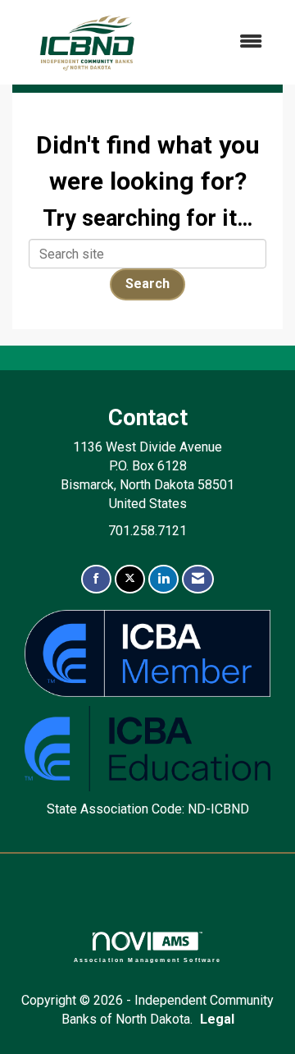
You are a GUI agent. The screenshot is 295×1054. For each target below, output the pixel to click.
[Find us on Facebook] (96, 579)
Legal (217, 1019)
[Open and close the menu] (220, 42)
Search (147, 283)
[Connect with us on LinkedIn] (163, 579)
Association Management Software (148, 959)
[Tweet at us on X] (130, 579)
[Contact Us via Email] (198, 579)
